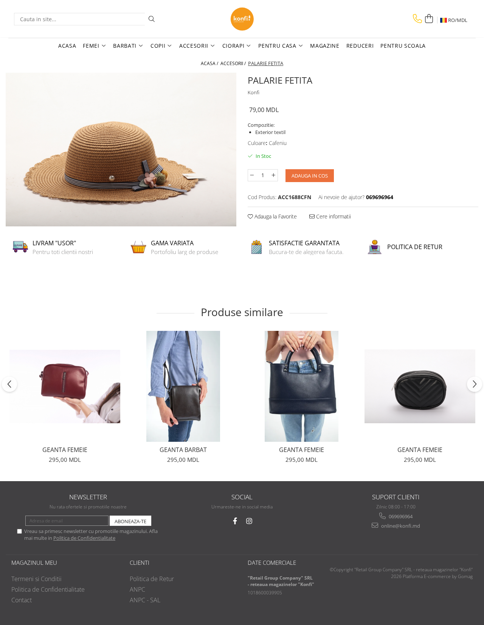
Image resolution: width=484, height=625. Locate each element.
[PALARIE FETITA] (121, 149)
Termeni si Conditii (36, 579)
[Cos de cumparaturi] (428, 18)
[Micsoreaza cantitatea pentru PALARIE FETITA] (252, 175)
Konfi (253, 92)
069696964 (400, 516)
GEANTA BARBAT (183, 450)
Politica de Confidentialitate (84, 538)
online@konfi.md (400, 525)
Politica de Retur (152, 579)
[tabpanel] (121, 149)
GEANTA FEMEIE (64, 450)
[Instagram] (249, 521)
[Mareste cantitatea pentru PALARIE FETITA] (274, 175)
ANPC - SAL (145, 600)
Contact (21, 600)
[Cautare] (151, 19)
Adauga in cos (310, 175)
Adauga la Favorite (275, 216)
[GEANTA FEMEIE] (64, 386)
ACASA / (210, 63)
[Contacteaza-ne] (417, 18)
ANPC (137, 589)
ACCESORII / (233, 63)
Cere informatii (333, 216)
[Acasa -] (242, 19)
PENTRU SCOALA (403, 45)
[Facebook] (235, 521)
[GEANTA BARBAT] (183, 386)
